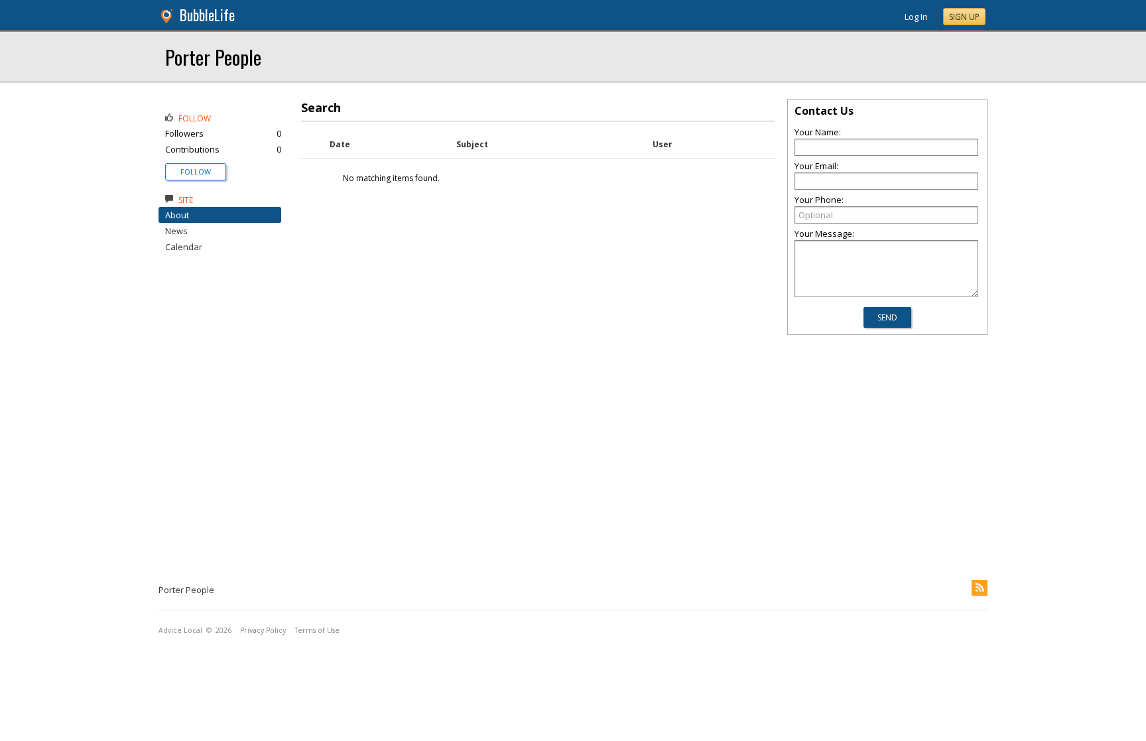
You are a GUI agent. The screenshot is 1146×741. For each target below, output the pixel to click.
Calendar (183, 247)
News (176, 231)
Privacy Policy (263, 630)
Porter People (213, 56)
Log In (916, 17)
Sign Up (964, 17)
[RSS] (979, 588)
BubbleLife (207, 15)
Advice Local (180, 630)
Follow (195, 171)
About (177, 215)
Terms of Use (317, 630)
